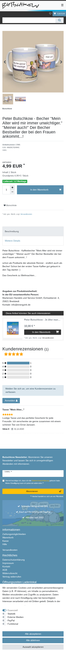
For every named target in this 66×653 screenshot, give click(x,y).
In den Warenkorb (39, 189)
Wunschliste (11, 205)
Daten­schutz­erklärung (13, 604)
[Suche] (59, 20)
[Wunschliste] (50, 13)
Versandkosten (26, 214)
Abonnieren (32, 491)
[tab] (33, 231)
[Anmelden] (2, 12)
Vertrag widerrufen (11, 576)
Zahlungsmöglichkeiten (14, 534)
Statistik (11, 613)
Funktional (13, 624)
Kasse (5, 541)
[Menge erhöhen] (12, 187)
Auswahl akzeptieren (33, 647)
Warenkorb (7, 537)
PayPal (11, 620)
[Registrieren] (5, 12)
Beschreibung (12, 231)
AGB (4, 570)
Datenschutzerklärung (13, 559)
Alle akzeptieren (33, 634)
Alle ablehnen (33, 640)
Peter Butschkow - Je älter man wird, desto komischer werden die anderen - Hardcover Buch (42, 320)
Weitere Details (12, 240)
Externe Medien (16, 617)
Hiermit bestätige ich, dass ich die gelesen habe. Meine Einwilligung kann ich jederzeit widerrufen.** (32, 482)
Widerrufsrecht (9, 573)
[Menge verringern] (12, 192)
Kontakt (6, 566)
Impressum (8, 563)
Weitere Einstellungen (13, 627)
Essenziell (13, 610)
